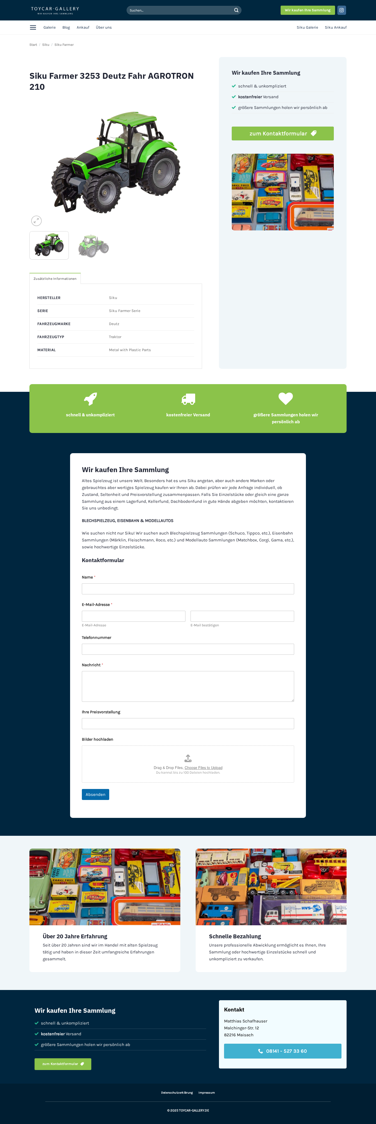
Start (33, 45)
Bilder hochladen (97, 739)
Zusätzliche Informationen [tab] (55, 279)
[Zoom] (36, 221)
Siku (45, 45)
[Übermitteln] (236, 10)
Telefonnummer (96, 637)
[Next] (192, 162)
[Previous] (39, 162)
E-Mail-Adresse (94, 625)
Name (89, 577)
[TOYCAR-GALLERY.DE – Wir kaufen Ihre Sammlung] (55, 10)
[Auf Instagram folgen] (341, 10)
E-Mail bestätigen (205, 625)
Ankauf (83, 27)
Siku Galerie (307, 27)
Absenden (95, 794)
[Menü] (33, 27)
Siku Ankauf (336, 27)
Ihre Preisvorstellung (101, 711)
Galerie (49, 27)
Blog (66, 27)
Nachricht (92, 664)
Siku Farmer (64, 45)
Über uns (104, 27)
